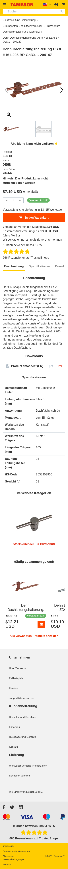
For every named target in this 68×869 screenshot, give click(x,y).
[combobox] (34, 11)
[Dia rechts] (6, 89)
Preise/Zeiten (39, 765)
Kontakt (13, 746)
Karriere (13, 688)
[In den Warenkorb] (41, 624)
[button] (5, 4)
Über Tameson (17, 668)
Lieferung (14, 726)
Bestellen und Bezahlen (22, 717)
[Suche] (62, 11)
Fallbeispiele (16, 678)
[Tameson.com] (22, 4)
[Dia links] (61, 89)
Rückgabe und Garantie (22, 736)
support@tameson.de (21, 698)
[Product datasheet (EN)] (60, 366)
